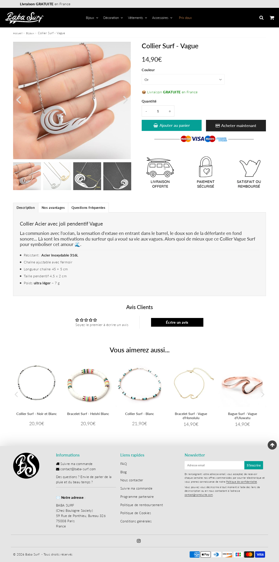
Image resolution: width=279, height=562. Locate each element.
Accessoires (160, 18)
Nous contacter (131, 480)
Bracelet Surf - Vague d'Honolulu (191, 415)
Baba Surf (32, 554)
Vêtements (135, 18)
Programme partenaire (137, 496)
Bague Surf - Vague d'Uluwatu (242, 415)
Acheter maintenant (238, 125)
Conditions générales (136, 521)
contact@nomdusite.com (199, 494)
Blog (123, 472)
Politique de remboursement (141, 505)
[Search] (261, 17)
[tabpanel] (27, 176)
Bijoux (90, 18)
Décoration (111, 18)
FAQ (123, 464)
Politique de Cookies (135, 513)
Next (125, 99)
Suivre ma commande (76, 464)
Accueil (17, 33)
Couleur (148, 70)
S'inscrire (254, 465)
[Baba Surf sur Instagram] (139, 541)
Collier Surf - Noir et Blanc (36, 413)
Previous (18, 99)
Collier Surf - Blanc (139, 413)
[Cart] (272, 17)
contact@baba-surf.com (78, 469)
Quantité (149, 101)
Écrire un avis (177, 322)
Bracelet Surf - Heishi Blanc (88, 413)
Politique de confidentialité (241, 481)
